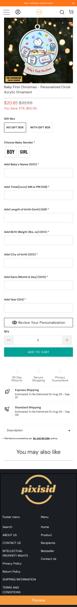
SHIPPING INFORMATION (19, 579)
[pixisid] (39, 12)
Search (7, 527)
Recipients (48, 543)
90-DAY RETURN (41, 438)
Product (46, 535)
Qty (6, 331)
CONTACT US (12, 543)
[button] (38, 142)
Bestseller (47, 551)
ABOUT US (10, 535)
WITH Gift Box (40, 127)
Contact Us (48, 559)
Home (45, 527)
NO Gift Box (15, 127)
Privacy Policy (12, 563)
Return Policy (12, 571)
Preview (38, 600)
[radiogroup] (38, 152)
